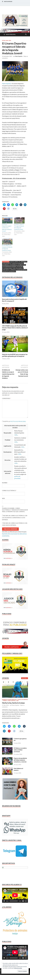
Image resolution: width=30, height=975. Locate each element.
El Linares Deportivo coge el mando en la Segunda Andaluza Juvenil (7, 228)
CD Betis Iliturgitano (17, 263)
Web (3, 498)
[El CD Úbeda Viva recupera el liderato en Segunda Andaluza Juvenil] (7, 241)
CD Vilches (20, 266)
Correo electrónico (9, 490)
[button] (15, 20)
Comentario (6, 398)
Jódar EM (13, 269)
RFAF (17, 700)
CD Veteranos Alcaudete (9, 266)
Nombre (5, 482)
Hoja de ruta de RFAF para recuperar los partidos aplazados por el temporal (14, 355)
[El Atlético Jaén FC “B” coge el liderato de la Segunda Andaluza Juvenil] (19, 220)
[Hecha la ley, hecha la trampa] (15, 682)
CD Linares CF (13, 265)
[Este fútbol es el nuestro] (7, 768)
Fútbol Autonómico (23, 699)
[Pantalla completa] (26, 901)
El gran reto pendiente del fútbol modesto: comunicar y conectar (20, 760)
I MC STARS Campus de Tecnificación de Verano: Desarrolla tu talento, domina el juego (15, 327)
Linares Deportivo (21, 269)
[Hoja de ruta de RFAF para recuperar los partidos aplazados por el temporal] (15, 344)
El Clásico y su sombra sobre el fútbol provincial (20, 749)
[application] (15, 895)
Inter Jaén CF (6, 269)
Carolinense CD (6, 263)
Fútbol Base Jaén (6, 40)
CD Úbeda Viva (22, 265)
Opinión (5, 700)
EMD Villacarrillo (18, 268)
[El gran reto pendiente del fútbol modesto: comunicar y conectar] (7, 758)
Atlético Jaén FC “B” (15, 261)
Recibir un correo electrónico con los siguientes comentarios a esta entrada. (14, 517)
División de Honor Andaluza (9, 699)
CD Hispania (5, 265)
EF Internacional (7, 268)
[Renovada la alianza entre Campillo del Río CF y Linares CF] (15, 289)
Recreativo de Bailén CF (9, 271)
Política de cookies (18, 968)
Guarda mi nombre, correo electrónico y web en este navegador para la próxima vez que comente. (15, 510)
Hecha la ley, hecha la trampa (13, 703)
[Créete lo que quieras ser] (7, 739)
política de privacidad (18, 421)
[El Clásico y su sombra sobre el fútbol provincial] (7, 748)
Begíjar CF (24, 261)
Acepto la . (14, 421)
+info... (16, 435)
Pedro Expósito (18, 56)
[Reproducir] (4, 901)
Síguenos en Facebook (11, 806)
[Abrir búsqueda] (26, 34)
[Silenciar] (23, 901)
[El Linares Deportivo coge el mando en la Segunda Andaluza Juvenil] (7, 220)
